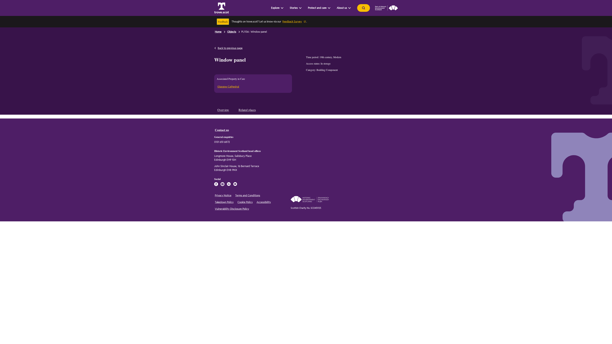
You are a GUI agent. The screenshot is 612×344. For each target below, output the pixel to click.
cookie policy (285, 335)
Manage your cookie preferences (224, 318)
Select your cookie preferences (389, 338)
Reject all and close (388, 331)
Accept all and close (387, 323)
